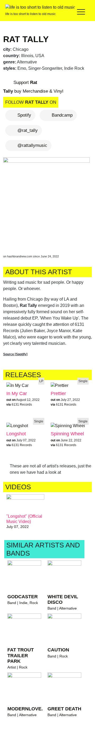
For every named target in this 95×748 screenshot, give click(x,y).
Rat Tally (26, 39)
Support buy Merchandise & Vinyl (33, 87)
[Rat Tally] (47, 201)
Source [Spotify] (15, 354)
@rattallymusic (32, 145)
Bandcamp (62, 115)
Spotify (24, 115)
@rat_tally (27, 130)
